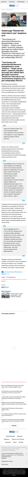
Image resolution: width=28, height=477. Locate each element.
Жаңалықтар (9, 9)
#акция (3, 277)
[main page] (14, 6)
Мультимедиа (20, 1)
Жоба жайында (10, 436)
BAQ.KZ (3, 281)
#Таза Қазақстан (10, 277)
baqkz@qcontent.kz (6, 456)
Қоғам (14, 442)
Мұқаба (3, 9)
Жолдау (21, 442)
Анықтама (8, 442)
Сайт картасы (4, 464)
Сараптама (12, 1)
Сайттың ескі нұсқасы (18, 439)
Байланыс (6, 439)
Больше (14, 425)
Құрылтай (3, 1)
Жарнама (19, 436)
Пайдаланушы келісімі (6, 461)
